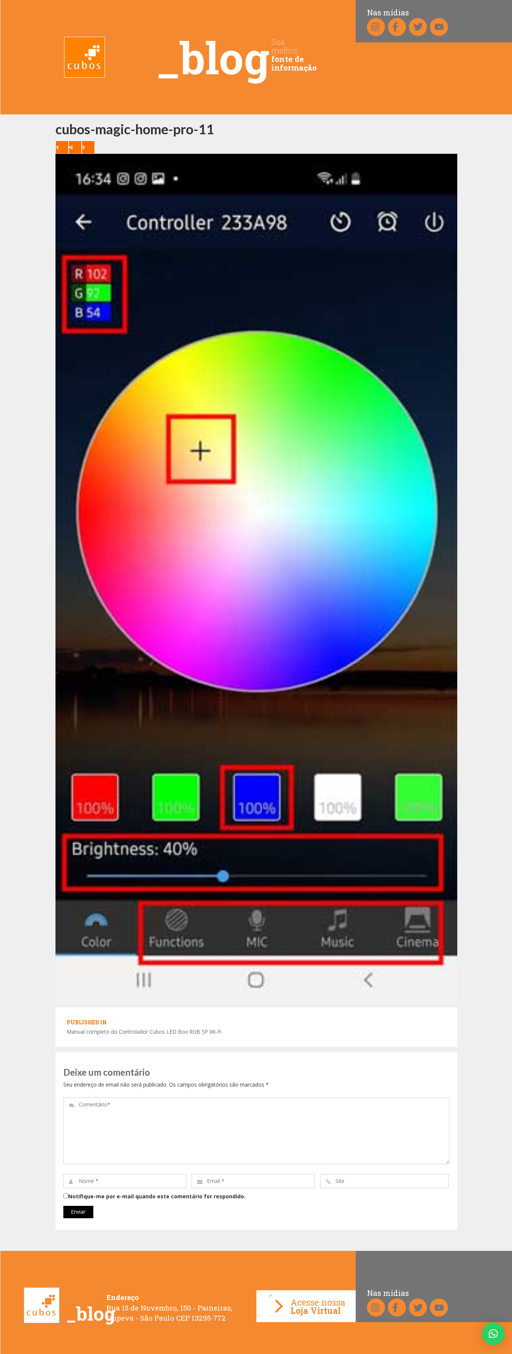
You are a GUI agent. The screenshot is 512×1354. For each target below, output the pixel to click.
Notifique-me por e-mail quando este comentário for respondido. (157, 1196)
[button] (493, 1333)
